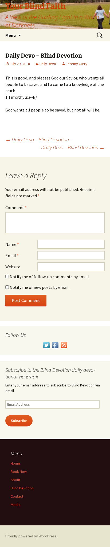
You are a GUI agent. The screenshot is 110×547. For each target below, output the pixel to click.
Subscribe (19, 420)
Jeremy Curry (76, 63)
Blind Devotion (22, 488)
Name (12, 244)
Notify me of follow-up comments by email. (50, 276)
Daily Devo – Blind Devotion (37, 139)
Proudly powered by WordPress (31, 536)
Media (15, 504)
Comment (16, 207)
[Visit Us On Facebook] (55, 344)
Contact (17, 496)
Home (15, 463)
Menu (10, 35)
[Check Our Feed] (64, 344)
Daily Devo (48, 63)
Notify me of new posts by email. (39, 287)
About (15, 479)
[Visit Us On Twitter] (46, 344)
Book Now (19, 471)
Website (12, 266)
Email (12, 255)
